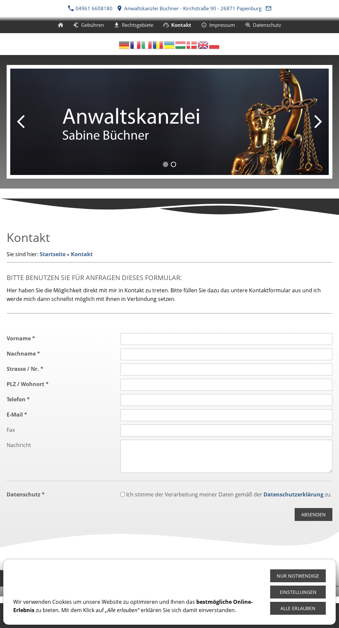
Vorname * (21, 338)
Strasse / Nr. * (25, 368)
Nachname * (23, 353)
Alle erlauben (297, 608)
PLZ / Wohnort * (28, 384)
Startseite (53, 254)
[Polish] (214, 44)
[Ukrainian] (169, 44)
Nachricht (19, 445)
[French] (135, 44)
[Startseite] (60, 25)
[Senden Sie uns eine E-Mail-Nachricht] (268, 8)
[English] (203, 44)
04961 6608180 (94, 8)
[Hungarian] (180, 44)
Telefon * (18, 399)
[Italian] (147, 44)
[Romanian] (158, 44)
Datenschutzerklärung (293, 494)
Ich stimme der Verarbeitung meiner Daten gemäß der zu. (228, 494)
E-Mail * (17, 414)
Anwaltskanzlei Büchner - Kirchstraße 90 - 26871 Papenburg (192, 8)
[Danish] (192, 44)
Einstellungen (298, 592)
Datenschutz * (26, 494)
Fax (11, 429)
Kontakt (82, 254)
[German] (124, 44)
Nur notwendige (298, 576)
